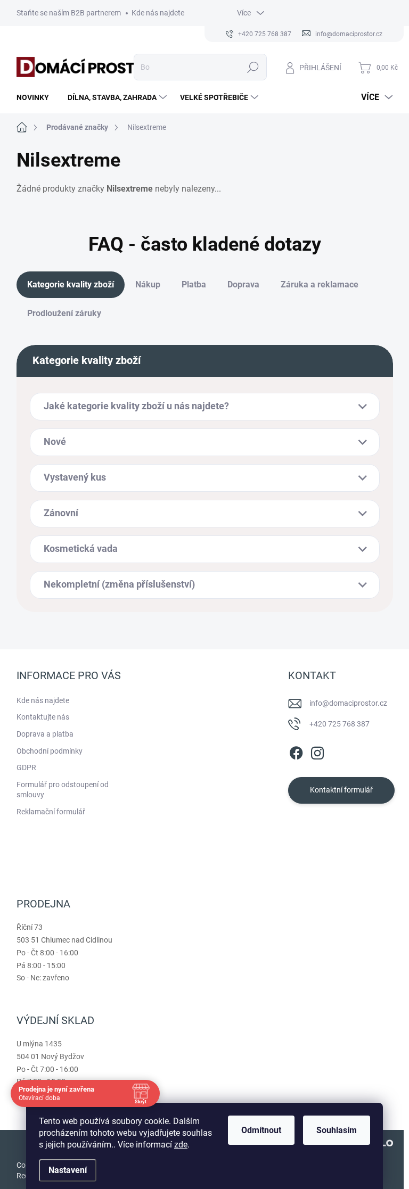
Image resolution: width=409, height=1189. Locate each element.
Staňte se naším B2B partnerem (69, 13)
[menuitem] (37, 97)
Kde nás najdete (158, 13)
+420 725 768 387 (339, 724)
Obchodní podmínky (50, 751)
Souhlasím (336, 1130)
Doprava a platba (45, 734)
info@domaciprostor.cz (348, 703)
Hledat (253, 67)
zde (180, 1145)
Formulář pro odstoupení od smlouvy (63, 789)
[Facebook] (296, 751)
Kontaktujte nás (43, 717)
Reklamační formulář (51, 811)
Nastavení (67, 1170)
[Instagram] (317, 751)
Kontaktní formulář (341, 790)
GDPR (26, 767)
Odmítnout (261, 1130)
